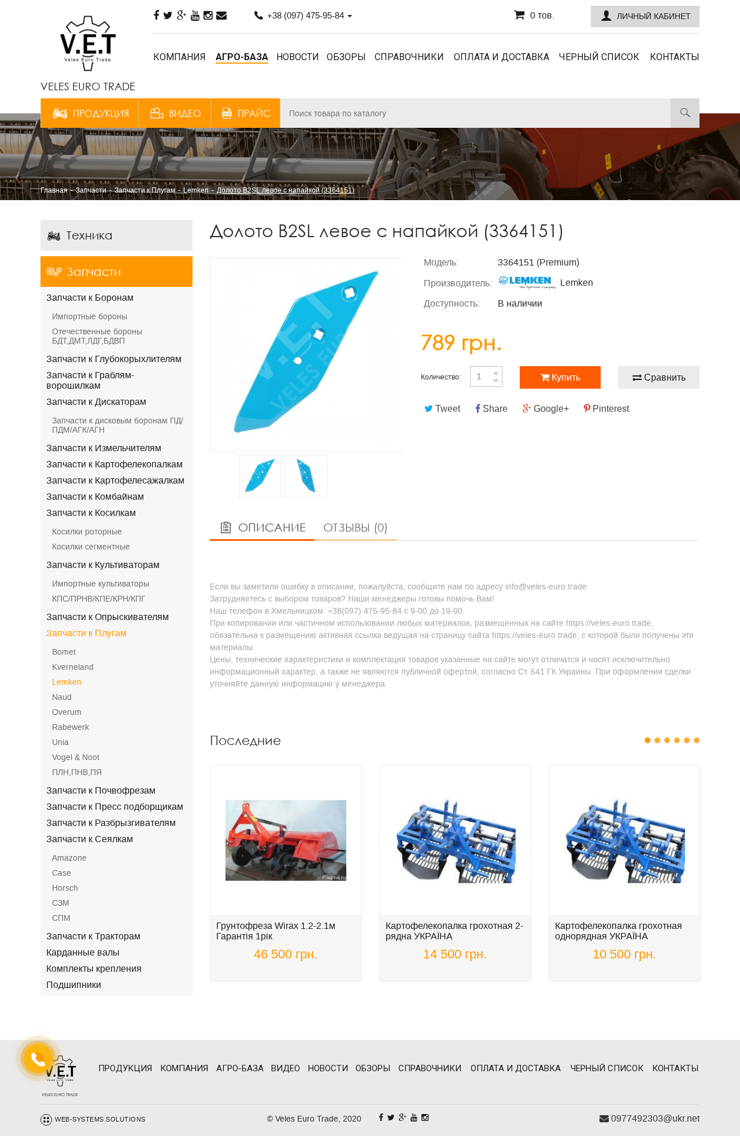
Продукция (101, 113)
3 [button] (667, 740)
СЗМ (60, 903)
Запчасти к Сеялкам (89, 839)
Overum (67, 712)
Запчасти (93, 271)
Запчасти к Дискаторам (96, 402)
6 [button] (697, 740)
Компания (179, 56)
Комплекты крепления (94, 968)
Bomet (64, 651)
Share (494, 409)
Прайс (254, 113)
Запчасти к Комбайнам (95, 496)
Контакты (675, 56)
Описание (270, 527)
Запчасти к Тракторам (93, 936)
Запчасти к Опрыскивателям (107, 617)
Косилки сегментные (91, 546)
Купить (564, 377)
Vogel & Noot (75, 757)
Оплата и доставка (501, 56)
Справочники (409, 56)
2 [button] (657, 740)
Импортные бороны (89, 316)
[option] (307, 354)
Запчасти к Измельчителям (103, 448)
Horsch (65, 887)
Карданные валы (83, 952)
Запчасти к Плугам (86, 633)
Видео (185, 113)
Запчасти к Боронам (90, 298)
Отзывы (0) (355, 527)
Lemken (67, 682)
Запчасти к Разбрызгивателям (111, 823)
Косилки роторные (87, 531)
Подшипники (73, 985)
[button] (645, 16)
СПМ (61, 918)
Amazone (69, 857)
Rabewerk (70, 727)
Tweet (446, 409)
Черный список (599, 56)
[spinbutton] (486, 376)
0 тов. (542, 15)
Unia (60, 742)
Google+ (550, 409)
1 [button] (647, 740)
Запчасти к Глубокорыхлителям (114, 359)
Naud (62, 697)
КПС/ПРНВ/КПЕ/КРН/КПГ (99, 598)
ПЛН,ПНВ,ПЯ (77, 772)
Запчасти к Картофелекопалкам (114, 464)
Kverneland (73, 667)
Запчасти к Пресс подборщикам (114, 807)
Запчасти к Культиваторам (103, 565)
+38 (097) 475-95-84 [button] (305, 15)
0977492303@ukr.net (654, 1118)
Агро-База (242, 56)
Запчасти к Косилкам (91, 513)
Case (61, 872)
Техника (89, 235)
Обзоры (346, 56)
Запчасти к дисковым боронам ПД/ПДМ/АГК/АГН (117, 425)
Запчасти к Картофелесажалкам (115, 480)
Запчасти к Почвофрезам (101, 790)
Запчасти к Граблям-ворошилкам (90, 380)
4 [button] (677, 740)
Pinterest (609, 409)
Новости (297, 56)
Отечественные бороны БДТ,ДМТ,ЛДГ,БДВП (97, 336)
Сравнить (664, 377)
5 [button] (687, 740)
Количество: (441, 377)
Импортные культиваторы (100, 583)
